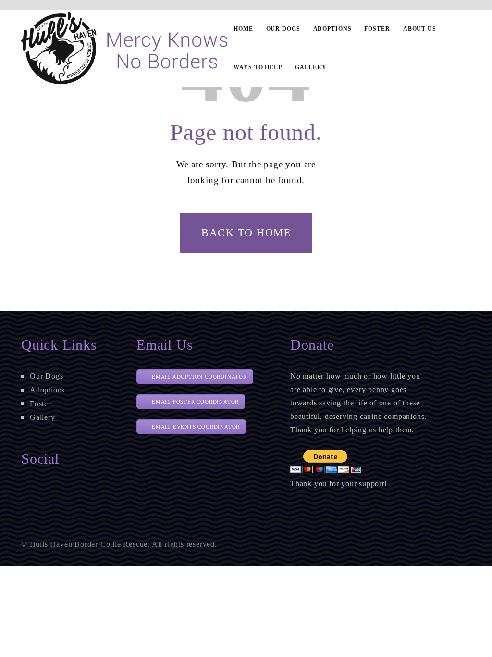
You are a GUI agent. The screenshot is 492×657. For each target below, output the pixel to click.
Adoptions (47, 390)
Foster (40, 404)
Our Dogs (46, 376)
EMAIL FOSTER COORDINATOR (195, 401)
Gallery (42, 417)
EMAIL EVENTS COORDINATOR (196, 427)
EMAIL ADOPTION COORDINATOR (199, 376)
